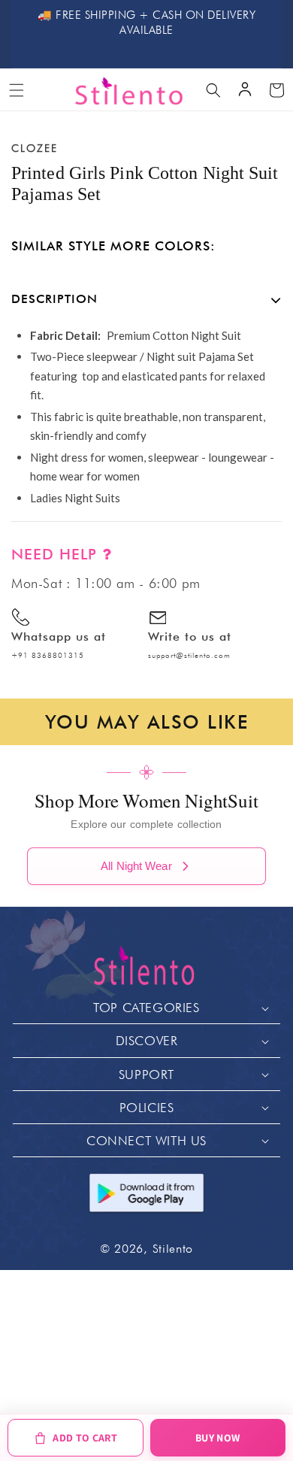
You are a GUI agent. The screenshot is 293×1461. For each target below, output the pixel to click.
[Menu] (16, 90)
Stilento (173, 1248)
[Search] (213, 90)
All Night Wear (136, 865)
